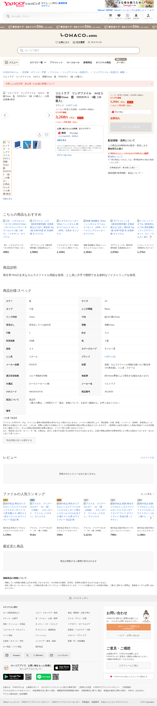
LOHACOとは (18, 687)
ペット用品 (7, 635)
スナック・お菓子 (10, 618)
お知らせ (6, 687)
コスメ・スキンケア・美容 (46, 613)
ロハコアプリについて (30, 669)
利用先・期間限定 (72, 136)
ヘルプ (150, 10)
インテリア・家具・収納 (45, 641)
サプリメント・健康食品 (45, 630)
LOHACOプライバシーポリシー (106, 687)
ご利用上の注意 (84, 687)
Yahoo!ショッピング (11, 702)
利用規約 (85, 702)
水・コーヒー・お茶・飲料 (46, 618)
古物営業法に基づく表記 (91, 690)
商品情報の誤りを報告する (19, 440)
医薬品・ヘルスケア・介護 (79, 630)
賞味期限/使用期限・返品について (124, 173)
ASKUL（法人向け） (136, 690)
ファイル (54, 72)
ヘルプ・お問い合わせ (128, 635)
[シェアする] (39, 135)
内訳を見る (61, 140)
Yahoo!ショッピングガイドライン (114, 702)
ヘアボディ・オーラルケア (79, 624)
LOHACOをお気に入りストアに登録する (130, 677)
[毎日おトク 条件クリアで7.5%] (78, 26)
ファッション (40, 635)
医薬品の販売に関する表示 (115, 690)
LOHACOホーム (10, 72)
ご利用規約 (126, 687)
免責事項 (95, 702)
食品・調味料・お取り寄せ (79, 613)
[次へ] (49, 115)
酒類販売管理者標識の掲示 (68, 690)
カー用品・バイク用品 (12, 647)
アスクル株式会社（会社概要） (16, 694)
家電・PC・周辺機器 (76, 641)
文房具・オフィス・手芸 (34, 72)
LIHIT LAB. (72, 105)
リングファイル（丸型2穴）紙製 (108, 72)
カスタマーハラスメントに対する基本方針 (58, 687)
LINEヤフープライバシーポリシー (36, 702)
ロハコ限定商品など (11, 613)
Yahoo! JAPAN (105, 10)
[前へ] (5, 115)
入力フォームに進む (128, 665)
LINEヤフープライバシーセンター (66, 702)
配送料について (115, 157)
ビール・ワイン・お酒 (77, 618)
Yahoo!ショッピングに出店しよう (130, 10)
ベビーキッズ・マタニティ (14, 630)
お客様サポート (32, 687)
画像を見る (7, 199)
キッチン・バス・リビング (46, 624)
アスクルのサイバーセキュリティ (17, 690)
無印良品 (39, 647)
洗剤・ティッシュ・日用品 (14, 624)
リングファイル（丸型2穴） (76, 72)
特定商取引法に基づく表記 (44, 690)
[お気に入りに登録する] (46, 135)
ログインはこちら (64, 155)
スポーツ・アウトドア (77, 635)
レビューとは (147, 457)
